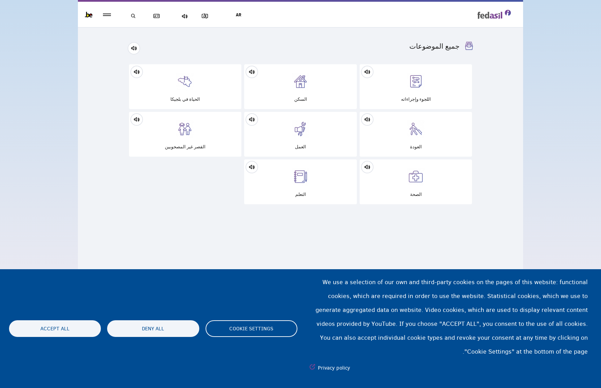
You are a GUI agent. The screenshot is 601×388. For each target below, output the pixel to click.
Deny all (153, 328)
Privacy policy (334, 367)
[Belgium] (89, 14)
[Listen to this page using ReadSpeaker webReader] (136, 47)
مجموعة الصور (206, 16)
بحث (133, 16)
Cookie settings (251, 328)
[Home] (494, 14)
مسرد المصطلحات (158, 16)
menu (107, 15)
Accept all (55, 328)
